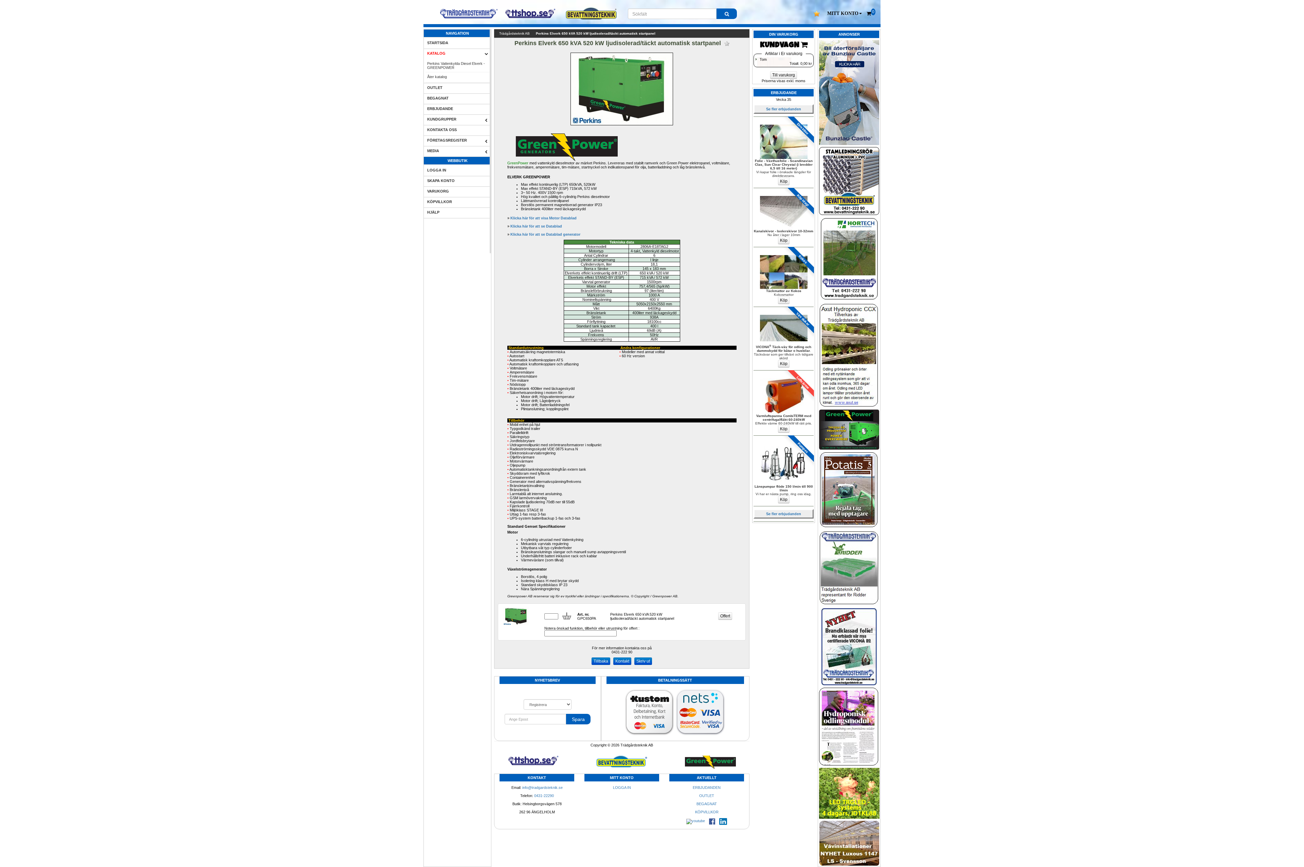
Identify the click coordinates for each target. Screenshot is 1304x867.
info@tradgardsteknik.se (542, 787)
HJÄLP (433, 212)
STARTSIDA (437, 43)
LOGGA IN (436, 170)
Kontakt (622, 661)
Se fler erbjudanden (783, 109)
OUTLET (434, 88)
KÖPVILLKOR (439, 202)
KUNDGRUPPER (441, 119)
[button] (844, 13)
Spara (578, 719)
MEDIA (433, 151)
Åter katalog (437, 77)
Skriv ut (643, 661)
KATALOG (436, 53)
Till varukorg (783, 75)
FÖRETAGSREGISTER (447, 140)
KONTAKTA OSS (442, 130)
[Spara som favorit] (726, 43)
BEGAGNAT (438, 98)
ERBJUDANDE (440, 109)
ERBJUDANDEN (707, 787)
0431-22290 (544, 796)
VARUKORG (438, 191)
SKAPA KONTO (441, 181)
